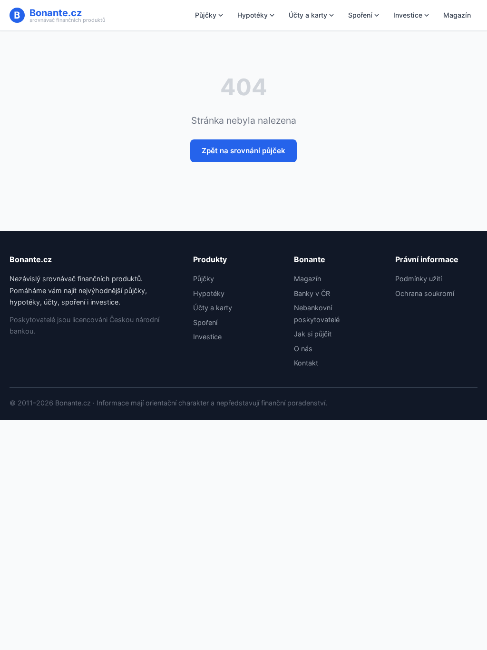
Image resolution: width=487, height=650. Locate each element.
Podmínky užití (418, 279)
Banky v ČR (312, 293)
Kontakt (306, 363)
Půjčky (205, 15)
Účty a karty (308, 15)
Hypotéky (252, 15)
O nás (303, 349)
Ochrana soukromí (424, 293)
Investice (407, 15)
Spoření (360, 15)
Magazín (457, 15)
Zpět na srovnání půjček (243, 150)
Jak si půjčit (312, 334)
